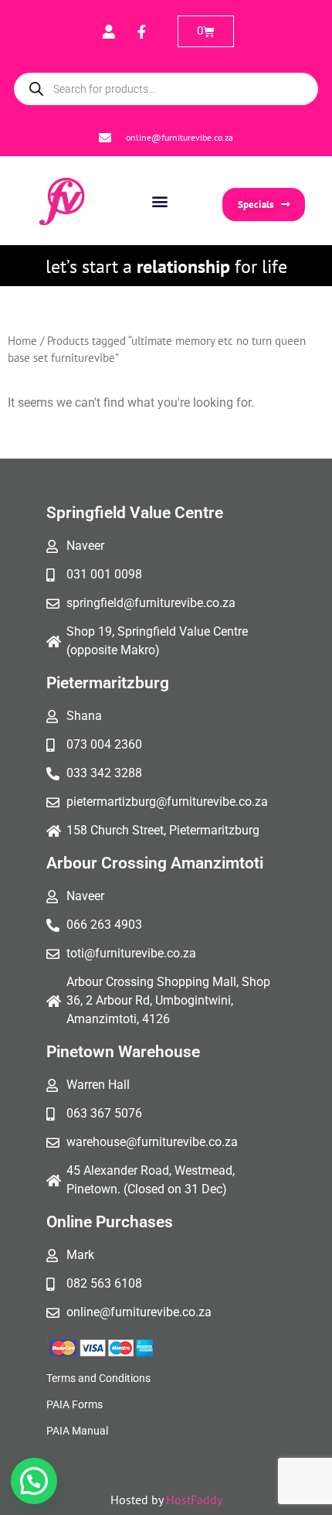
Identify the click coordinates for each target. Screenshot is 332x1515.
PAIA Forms (74, 1404)
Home (22, 340)
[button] (160, 200)
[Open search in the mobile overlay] (166, 88)
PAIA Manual (77, 1431)
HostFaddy (194, 1499)
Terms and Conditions (98, 1378)
